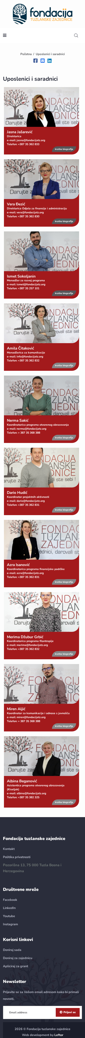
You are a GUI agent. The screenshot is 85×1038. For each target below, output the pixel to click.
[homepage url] (42, 13)
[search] (76, 36)
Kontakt (9, 849)
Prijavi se (69, 1012)
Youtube (9, 916)
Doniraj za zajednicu (17, 958)
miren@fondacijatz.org (31, 717)
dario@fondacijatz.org (31, 501)
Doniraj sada (12, 950)
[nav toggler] (5, 36)
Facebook (10, 900)
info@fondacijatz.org (30, 356)
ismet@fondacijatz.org (31, 284)
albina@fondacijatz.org (31, 793)
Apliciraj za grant (15, 966)
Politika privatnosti (16, 857)
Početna (26, 54)
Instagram (10, 924)
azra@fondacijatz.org (30, 573)
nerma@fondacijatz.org (31, 429)
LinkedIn (9, 908)
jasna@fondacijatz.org (31, 140)
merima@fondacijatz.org (32, 645)
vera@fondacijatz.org (30, 212)
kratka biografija (64, 149)
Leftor (58, 1035)
